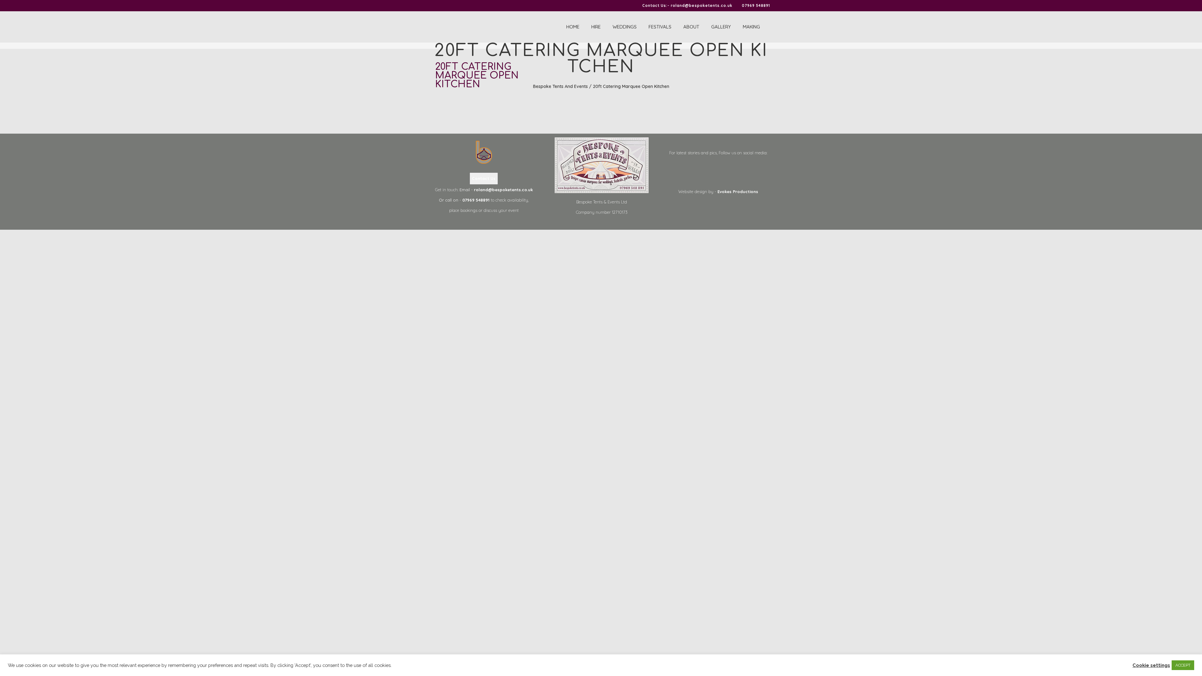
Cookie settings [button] (1151, 665)
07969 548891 (756, 5)
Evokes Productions (737, 191)
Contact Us (484, 178)
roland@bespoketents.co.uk (701, 5)
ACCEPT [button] (1182, 665)
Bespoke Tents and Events (560, 86)
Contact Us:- (656, 5)
